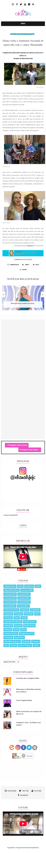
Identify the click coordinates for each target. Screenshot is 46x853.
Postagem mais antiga (29, 450)
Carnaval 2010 (10, 594)
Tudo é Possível (25, 645)
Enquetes (18, 614)
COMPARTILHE (14, 264)
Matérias (7, 629)
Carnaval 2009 (27, 590)
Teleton (13, 645)
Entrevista (29, 614)
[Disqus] (23, 356)
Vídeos (36, 645)
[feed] (33, 4)
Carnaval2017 (23, 606)
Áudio (38, 586)
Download (8, 614)
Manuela (18, 626)
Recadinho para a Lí (12, 641)
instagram (11, 791)
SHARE (24, 269)
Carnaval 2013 (24, 598)
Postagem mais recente (17, 445)
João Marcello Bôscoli (12, 622)
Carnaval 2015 (24, 602)
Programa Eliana (26, 34)
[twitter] (21, 4)
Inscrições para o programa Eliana (27, 678)
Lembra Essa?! (29, 622)
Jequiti (24, 618)
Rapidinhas (19, 637)
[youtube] (25, 4)
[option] (23, 299)
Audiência (29, 586)
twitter (25, 791)
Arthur (20, 586)
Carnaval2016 (9, 606)
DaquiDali (13, 34)
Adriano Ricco (9, 586)
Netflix (16, 629)
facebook (24, 795)
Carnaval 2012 (10, 598)
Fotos (37, 614)
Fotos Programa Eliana (24, 700)
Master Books (29, 626)
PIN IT (37, 264)
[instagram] (13, 4)
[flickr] (29, 4)
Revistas (35, 641)
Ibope (17, 618)
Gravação (8, 618)
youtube (37, 791)
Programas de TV (26, 633)
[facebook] (17, 4)
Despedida (35, 610)
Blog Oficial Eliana (11, 590)
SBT (33, 34)
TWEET (26, 264)
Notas (19, 34)
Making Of (8, 626)
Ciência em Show (11, 610)
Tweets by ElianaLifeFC (10, 515)
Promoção (8, 637)
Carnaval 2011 (24, 594)
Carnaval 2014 (10, 602)
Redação (26, 641)
